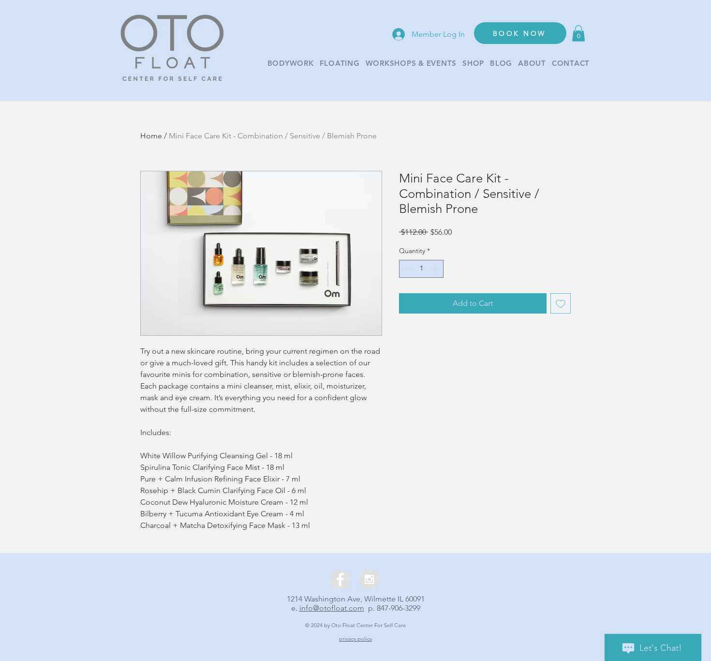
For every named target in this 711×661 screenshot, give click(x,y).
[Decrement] (406, 268)
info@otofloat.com (331, 608)
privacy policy (355, 638)
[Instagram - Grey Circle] (369, 579)
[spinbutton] (421, 268)
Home (151, 135)
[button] (578, 33)
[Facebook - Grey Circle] (340, 579)
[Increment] (436, 268)
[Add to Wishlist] (560, 303)
